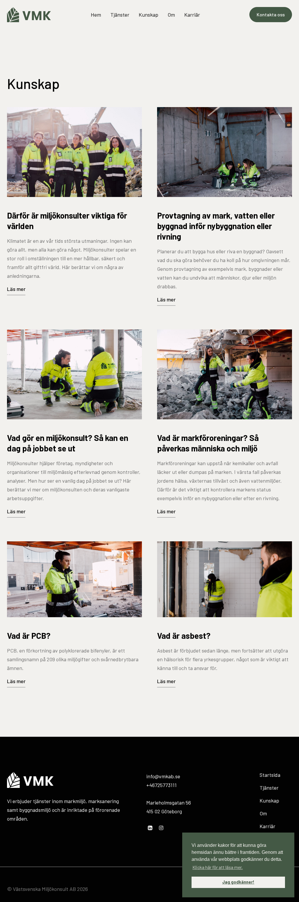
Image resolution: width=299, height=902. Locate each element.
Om (171, 14)
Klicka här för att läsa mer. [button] (217, 867)
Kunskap (148, 14)
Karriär (192, 14)
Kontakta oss (271, 14)
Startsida (270, 775)
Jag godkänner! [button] (238, 882)
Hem (96, 14)
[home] (29, 14)
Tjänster (119, 14)
